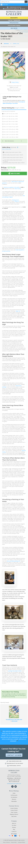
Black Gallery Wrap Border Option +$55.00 (13, 157)
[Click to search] (26, 2)
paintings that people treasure (14, 671)
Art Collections (14, 797)
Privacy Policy (14, 842)
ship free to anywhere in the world (11, 187)
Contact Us (14, 831)
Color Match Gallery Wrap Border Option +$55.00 (13, 160)
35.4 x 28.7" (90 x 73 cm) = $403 (11, 121)
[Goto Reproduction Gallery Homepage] (1, 43)
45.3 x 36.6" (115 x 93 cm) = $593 (11, 134)
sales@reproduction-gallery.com (14, 783)
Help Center (14, 816)
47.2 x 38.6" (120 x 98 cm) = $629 (11, 137)
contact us (16, 201)
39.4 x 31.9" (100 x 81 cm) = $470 (11, 126)
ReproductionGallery (14, 771)
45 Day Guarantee (14, 22)
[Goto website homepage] (14, 15)
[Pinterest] (15, 786)
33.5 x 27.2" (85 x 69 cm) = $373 (11, 119)
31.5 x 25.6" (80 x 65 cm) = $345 (11, 116)
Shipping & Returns (14, 814)
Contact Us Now (14, 755)
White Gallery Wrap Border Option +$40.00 (13, 155)
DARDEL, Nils (16, 43)
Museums (14, 799)
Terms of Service (6, 842)
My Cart (23, 8)
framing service (15, 200)
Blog (14, 829)
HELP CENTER (14, 28)
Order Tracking (14, 812)
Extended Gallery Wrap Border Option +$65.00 (14, 162)
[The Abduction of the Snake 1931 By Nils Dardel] (14, 717)
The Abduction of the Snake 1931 (8, 46)
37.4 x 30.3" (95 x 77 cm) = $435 (11, 124)
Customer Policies (21, 842)
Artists (14, 793)
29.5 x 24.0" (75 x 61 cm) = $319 (11, 113)
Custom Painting (14, 808)
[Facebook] (12, 786)
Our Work (14, 825)
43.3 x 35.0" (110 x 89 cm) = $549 (11, 132)
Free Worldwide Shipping (14, 25)
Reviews (14, 827)
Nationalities (14, 801)
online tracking (17, 188)
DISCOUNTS (14, 18)
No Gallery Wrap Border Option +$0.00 (12, 152)
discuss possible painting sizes (13, 561)
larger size (18, 311)
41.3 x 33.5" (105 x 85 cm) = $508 (11, 129)
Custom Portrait (14, 810)
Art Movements (14, 795)
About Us (14, 823)
